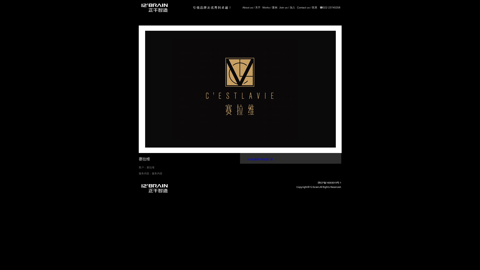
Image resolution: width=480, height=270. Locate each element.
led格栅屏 (253, 159)
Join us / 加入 (287, 7)
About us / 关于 (251, 7)
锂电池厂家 (266, 159)
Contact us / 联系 (307, 7)
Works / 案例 (269, 7)
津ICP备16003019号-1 (329, 182)
